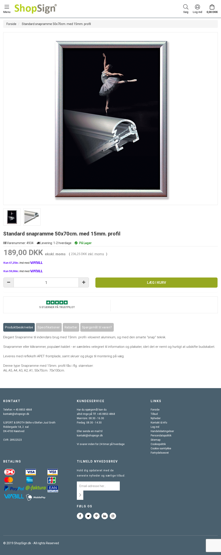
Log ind (155, 426)
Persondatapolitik (161, 435)
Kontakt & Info (159, 422)
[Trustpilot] (57, 302)
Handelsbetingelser (162, 431)
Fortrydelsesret (160, 452)
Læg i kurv (156, 283)
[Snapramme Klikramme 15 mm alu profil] (32, 217)
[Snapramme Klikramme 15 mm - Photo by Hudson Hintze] (12, 217)
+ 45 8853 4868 (22, 409)
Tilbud (154, 413)
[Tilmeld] (80, 495)
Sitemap (155, 439)
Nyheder (156, 418)
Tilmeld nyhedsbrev (97, 461)
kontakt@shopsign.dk (16, 413)
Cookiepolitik (158, 444)
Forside (11, 24)
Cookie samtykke (161, 448)
